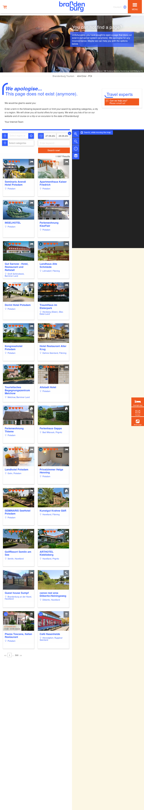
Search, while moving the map (97, 133)
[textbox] (17, 143)
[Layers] (75, 155)
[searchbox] (19, 136)
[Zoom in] (75, 133)
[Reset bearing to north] (75, 148)
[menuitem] (117, 7)
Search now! (54, 150)
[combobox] (18, 136)
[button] (137, 421)
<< (5, 655)
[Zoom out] (75, 141)
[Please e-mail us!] (122, 101)
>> (21, 655)
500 (16, 655)
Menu (135, 9)
